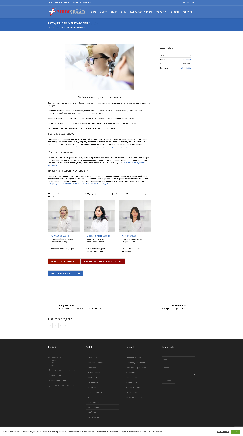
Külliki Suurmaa (94, 358)
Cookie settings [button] (223, 432)
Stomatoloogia (131, 377)
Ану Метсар (129, 235)
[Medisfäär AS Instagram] (187, 2)
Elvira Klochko (93, 382)
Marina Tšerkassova (95, 417)
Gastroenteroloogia (133, 358)
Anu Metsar (92, 412)
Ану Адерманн (60, 235)
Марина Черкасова (98, 235)
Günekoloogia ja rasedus (135, 362)
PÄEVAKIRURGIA (132, 392)
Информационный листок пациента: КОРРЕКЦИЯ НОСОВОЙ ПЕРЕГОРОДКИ (78, 184)
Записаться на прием (62, 3)
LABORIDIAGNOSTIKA (134, 397)
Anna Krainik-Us (94, 367)
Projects (59, 27)
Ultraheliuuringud (132, 382)
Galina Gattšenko (94, 372)
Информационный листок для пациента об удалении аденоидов (102, 147)
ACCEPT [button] (235, 431)
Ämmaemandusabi (133, 387)
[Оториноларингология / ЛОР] (99, 67)
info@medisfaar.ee (86, 3)
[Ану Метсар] (135, 216)
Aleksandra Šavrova (95, 362)
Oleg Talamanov (94, 407)
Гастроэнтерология (174, 308)
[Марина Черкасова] (99, 216)
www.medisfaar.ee (58, 375)
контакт (75, 3)
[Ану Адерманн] (64, 216)
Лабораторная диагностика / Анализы (81, 308)
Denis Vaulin (92, 377)
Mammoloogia (131, 372)
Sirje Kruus (92, 397)
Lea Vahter (92, 387)
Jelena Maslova (93, 402)
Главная (51, 27)
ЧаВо (50, 3)
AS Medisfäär (186, 68)
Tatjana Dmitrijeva (95, 392)
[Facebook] (183, 2)
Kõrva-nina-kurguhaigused (136, 367)
